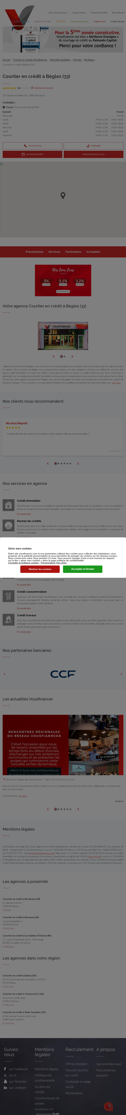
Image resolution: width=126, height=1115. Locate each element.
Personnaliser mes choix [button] (54, 563)
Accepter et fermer (82, 569)
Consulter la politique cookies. (23, 562)
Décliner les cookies (40, 569)
